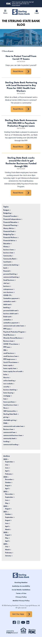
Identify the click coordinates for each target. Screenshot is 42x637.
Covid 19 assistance (10, 362)
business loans (8, 250)
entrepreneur (8, 289)
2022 (5, 506)
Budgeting (7, 213)
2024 (5, 477)
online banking (8, 380)
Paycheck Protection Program (14, 332)
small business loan (10, 356)
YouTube (23, 622)
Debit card (7, 317)
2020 (5, 532)
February (8, 474)
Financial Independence (12, 219)
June (7, 468)
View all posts (8, 51)
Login (37, 13)
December (9, 479)
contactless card (9, 301)
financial (6, 271)
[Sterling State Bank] (21, 12)
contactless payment (10, 323)
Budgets (6, 210)
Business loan (8, 429)
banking (6, 307)
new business (8, 292)
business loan (8, 253)
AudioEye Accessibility (21, 586)
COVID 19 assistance (10, 344)
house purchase (9, 402)
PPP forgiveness (9, 359)
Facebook (14, 622)
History (6, 246)
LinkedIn (27, 622)
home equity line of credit (12, 371)
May (6, 503)
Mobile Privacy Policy (21, 601)
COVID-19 (7, 295)
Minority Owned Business (12, 338)
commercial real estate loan (13, 426)
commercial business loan (12, 435)
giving (5, 417)
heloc (5, 374)
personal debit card (10, 310)
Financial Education (10, 222)
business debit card (10, 313)
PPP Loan (6, 347)
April (7, 471)
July (6, 465)
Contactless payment (10, 298)
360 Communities (9, 411)
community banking (10, 265)
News (5, 408)
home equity (8, 365)
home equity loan (9, 368)
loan (5, 399)
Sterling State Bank (10, 414)
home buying (8, 393)
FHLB (5, 423)
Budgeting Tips (8, 234)
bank (5, 268)
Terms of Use (21, 593)
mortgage (6, 396)
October (8, 482)
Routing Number (21, 582)
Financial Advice (9, 240)
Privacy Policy (21, 597)
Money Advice (8, 228)
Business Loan (8, 341)
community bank (9, 438)
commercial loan (9, 432)
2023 (5, 491)
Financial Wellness (10, 237)
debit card (7, 304)
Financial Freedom (10, 216)
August (7, 485)
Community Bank (9, 259)
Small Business (8, 335)
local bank (7, 262)
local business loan (10, 405)
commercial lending (10, 444)
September (9, 462)
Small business (8, 280)
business (6, 286)
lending (6, 441)
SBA (4, 350)
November (9, 494)
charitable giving (9, 420)
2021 (5, 512)
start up (6, 283)
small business (8, 353)
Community (7, 256)
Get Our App (18, 614)
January (8, 556)
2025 (5, 459)
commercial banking (10, 277)
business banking (9, 390)
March (7, 529)
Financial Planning (10, 225)
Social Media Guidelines (21, 590)
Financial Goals (9, 231)
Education (6, 243)
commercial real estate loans (13, 326)
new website (8, 384)
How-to (6, 377)
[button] (5, 12)
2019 (5, 544)
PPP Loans (7, 329)
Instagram (18, 622)
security (6, 387)
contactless (7, 320)
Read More (18, 71)
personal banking (9, 274)
